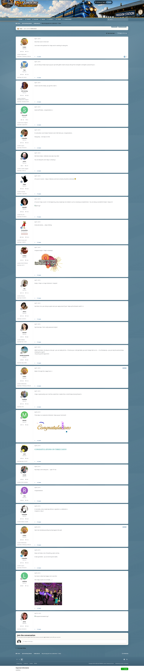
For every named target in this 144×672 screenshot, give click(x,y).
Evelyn (24, 47)
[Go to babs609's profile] (24, 201)
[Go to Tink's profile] (24, 64)
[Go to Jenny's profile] (24, 616)
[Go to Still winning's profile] (24, 85)
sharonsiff (24, 115)
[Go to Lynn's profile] (24, 448)
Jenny (24, 621)
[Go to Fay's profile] (24, 283)
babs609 (24, 207)
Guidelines (18, 670)
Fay (24, 288)
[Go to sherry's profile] (24, 306)
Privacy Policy (19, 663)
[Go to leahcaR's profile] (24, 327)
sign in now (46, 637)
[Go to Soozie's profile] (24, 469)
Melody (24, 420)
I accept (125, 669)
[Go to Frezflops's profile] (24, 394)
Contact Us (26, 663)
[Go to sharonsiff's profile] (24, 109)
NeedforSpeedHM (24, 355)
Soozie (24, 475)
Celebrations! (33, 28)
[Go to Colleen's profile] (24, 250)
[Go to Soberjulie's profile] (24, 509)
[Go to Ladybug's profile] (24, 576)
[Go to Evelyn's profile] (18, 28)
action (24, 161)
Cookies (31, 663)
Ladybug (24, 581)
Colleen (24, 255)
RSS (36, 663)
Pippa (24, 184)
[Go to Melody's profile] (24, 415)
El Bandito (24, 138)
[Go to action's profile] (24, 155)
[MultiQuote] (35, 57)
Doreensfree (24, 230)
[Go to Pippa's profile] (24, 178)
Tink (24, 70)
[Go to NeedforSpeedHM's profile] (24, 350)
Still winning (24, 91)
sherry (24, 311)
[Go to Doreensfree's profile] (24, 224)
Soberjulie (24, 514)
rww (24, 496)
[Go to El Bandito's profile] (24, 132)
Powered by (121, 663)
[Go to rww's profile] (24, 490)
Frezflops (24, 399)
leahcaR (24, 332)
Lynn (24, 454)
